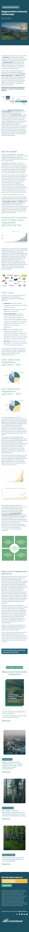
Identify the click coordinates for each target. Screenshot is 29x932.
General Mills (7, 201)
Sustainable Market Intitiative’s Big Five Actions (11, 514)
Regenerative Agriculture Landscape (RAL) (12, 110)
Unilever (17, 75)
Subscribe (6, 885)
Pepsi (10, 75)
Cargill (7, 75)
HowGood (6, 57)
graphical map (8, 62)
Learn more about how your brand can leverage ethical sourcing (14, 651)
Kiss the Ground (16, 115)
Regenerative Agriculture (10, 7)
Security (24, 911)
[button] (27, 2)
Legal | (20, 911)
